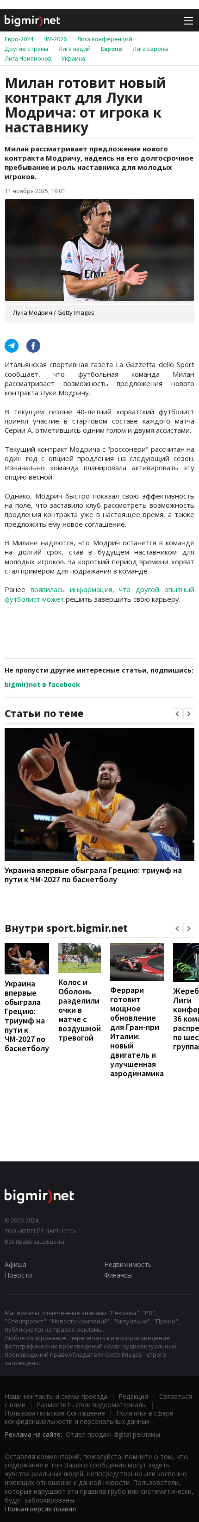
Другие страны (26, 48)
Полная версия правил (40, 1508)
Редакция (133, 1396)
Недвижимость (128, 1264)
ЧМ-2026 (55, 39)
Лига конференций (104, 39)
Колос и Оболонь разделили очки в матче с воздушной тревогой (79, 1010)
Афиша (15, 1264)
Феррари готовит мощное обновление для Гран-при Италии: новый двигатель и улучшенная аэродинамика (137, 1032)
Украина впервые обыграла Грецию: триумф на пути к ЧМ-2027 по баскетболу (93, 875)
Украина (73, 58)
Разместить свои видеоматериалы (92, 1404)
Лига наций (74, 48)
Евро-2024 (19, 39)
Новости (18, 1275)
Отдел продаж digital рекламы (113, 1434)
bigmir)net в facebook (42, 684)
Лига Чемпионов (28, 58)
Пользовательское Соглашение (55, 1413)
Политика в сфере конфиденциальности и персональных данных (89, 1417)
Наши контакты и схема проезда (56, 1396)
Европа (111, 48)
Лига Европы (150, 48)
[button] (177, 713)
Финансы (118, 1275)
